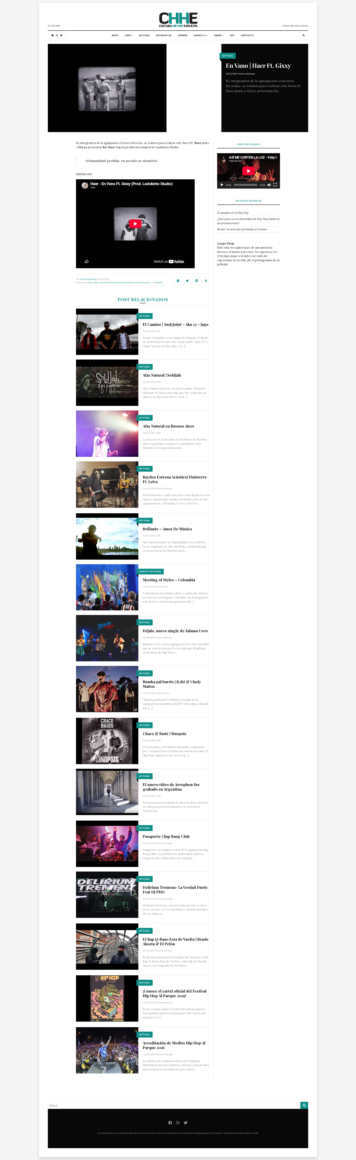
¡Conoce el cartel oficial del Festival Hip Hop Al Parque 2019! (174, 993)
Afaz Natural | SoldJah (162, 375)
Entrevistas (164, 35)
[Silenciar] (269, 185)
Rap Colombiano (125, 282)
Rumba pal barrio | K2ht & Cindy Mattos (172, 684)
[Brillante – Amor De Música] (107, 536)
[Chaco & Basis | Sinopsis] (107, 740)
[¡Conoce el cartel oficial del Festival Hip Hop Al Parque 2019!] (107, 998)
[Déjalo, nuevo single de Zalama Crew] (107, 638)
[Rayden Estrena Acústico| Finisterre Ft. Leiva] (107, 484)
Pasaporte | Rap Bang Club (166, 836)
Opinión (182, 35)
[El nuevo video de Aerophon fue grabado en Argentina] (107, 791)
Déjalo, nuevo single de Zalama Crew (175, 630)
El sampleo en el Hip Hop (233, 213)
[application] (248, 171)
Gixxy (89, 282)
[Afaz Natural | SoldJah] (107, 382)
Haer (96, 282)
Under (217, 35)
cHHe (158, 331)
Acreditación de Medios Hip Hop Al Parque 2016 (174, 1045)
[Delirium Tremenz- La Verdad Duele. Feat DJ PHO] (107, 894)
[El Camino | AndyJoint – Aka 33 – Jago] (107, 331)
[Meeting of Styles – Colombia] (107, 587)
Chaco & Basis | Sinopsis (164, 733)
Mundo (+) (199, 35)
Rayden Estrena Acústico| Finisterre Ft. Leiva (175, 479)
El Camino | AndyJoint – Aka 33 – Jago (175, 324)
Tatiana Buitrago (246, 73)
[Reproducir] (222, 185)
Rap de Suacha (142, 282)
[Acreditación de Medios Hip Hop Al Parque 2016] (107, 1050)
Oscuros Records (108, 282)
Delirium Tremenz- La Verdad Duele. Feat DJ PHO (175, 889)
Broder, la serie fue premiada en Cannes (242, 229)
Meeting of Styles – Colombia (169, 579)
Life (232, 35)
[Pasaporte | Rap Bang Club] (107, 843)
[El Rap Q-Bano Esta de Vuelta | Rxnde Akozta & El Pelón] (107, 946)
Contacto (247, 35)
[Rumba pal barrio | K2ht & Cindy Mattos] (107, 689)
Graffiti (144, 571)
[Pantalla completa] (275, 185)
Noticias (144, 35)
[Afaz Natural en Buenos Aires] (107, 433)
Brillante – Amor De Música (167, 528)
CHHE (128, 35)
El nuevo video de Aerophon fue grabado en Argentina (171, 787)
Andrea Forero (161, 586)
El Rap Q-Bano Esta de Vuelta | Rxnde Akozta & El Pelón (176, 941)
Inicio (115, 35)
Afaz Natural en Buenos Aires (168, 425)
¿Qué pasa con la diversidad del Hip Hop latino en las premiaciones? (248, 221)
